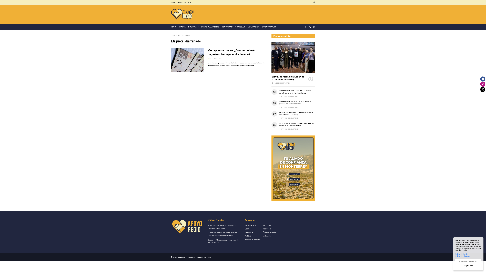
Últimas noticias (270, 232)
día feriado (186, 35)
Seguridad (227, 27)
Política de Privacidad (462, 256)
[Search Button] (314, 2)
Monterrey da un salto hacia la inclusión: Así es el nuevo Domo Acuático (296, 124)
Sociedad (240, 27)
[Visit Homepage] (182, 14)
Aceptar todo (468, 266)
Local (182, 27)
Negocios (249, 232)
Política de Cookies (461, 254)
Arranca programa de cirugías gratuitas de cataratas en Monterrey (296, 113)
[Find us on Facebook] (305, 27)
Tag (178, 35)
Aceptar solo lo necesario (468, 261)
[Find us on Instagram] (314, 27)
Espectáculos (268, 27)
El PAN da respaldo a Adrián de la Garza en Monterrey (287, 78)
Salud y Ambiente (210, 27)
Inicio (174, 27)
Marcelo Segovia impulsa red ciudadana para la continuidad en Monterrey (295, 91)
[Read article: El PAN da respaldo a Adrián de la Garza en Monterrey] (293, 57)
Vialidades (253, 27)
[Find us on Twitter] (310, 27)
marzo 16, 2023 (215, 58)
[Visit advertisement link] (293, 168)
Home (173, 35)
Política (192, 27)
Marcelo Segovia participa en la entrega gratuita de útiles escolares (295, 102)
